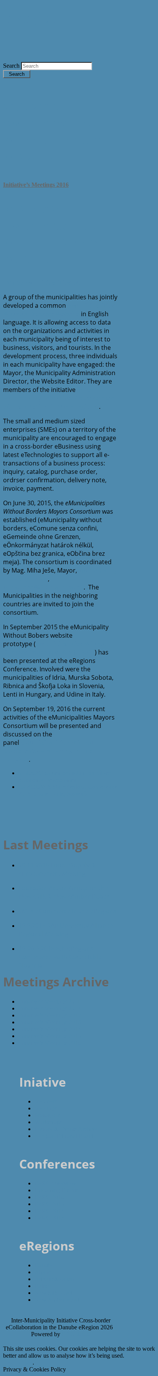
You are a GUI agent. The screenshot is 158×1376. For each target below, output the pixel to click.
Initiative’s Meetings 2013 (49, 1022)
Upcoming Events (56, 1190)
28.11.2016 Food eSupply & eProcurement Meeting (57, 869)
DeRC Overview (55, 1183)
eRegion (31, 17)
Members (46, 1101)
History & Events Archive (66, 1129)
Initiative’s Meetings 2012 (49, 1015)
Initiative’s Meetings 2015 (49, 1036)
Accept (135, 1355)
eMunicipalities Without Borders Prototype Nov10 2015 (56, 648)
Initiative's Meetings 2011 (49, 1001)
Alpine (43, 1272)
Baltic (42, 1286)
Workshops (48, 1122)
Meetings (46, 1108)
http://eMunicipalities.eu (42, 282)
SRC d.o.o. (76, 1334)
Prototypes (47, 1115)
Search (12, 65)
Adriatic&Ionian (54, 1279)
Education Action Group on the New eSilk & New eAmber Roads (64, 892)
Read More (18, 1362)
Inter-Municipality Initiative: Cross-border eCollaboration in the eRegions (58, 398)
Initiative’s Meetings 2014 (49, 1029)
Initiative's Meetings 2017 (49, 1008)
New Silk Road (53, 1292)
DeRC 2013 (49, 1217)
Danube (44, 1265)
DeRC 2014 (49, 1211)
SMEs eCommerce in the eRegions (67, 911)
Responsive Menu (112, 58)
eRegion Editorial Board (64, 1136)
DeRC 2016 (49, 1197)
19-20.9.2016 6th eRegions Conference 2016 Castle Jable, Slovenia (67, 790)
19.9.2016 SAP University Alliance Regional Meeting (65, 929)
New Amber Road (57, 1299)
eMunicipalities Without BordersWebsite (59, 309)
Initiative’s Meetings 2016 (36, 184)
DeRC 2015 (49, 1204)
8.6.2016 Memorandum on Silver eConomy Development (64, 776)
